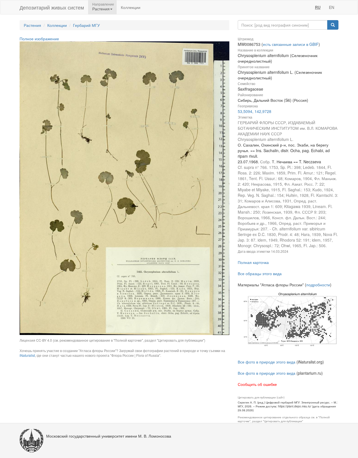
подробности (318, 284)
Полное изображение (39, 38)
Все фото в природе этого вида (266, 362)
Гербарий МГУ (86, 25)
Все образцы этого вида (260, 273)
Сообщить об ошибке (257, 384)
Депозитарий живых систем (52, 7)
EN (331, 7)
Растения (32, 25)
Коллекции (130, 7)
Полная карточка (253, 262)
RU (318, 7)
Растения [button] (101, 8)
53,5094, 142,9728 (254, 111)
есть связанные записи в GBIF (291, 44)
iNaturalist (27, 355)
